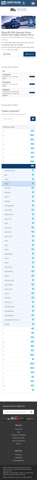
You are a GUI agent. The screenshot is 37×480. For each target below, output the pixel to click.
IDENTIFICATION (19, 170)
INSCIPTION (19, 267)
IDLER (19, 179)
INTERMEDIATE (19, 315)
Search (30, 54)
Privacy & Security (18, 438)
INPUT (19, 263)
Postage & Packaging (18, 435)
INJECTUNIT (19, 236)
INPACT (19, 258)
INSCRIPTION (19, 271)
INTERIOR (19, 298)
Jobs (18, 432)
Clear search (31, 58)
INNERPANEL (19, 254)
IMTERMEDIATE (19, 206)
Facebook (18, 455)
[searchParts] (31, 412)
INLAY (19, 241)
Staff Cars (18, 451)
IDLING (19, 184)
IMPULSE (19, 201)
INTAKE (19, 293)
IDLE (19, 175)
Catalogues (18, 457)
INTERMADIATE (19, 307)
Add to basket (32, 76)
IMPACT (19, 197)
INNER (19, 249)
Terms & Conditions (18, 441)
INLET (19, 245)
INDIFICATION (19, 214)
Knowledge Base (18, 460)
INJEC (19, 223)
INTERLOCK (19, 302)
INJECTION (19, 228)
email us (4, 49)
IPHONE (19, 324)
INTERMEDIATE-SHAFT (19, 320)
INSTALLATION (19, 280)
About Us (18, 425)
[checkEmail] (33, 119)
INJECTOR (19, 232)
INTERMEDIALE (19, 311)
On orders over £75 (22, 10)
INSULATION (19, 289)
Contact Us (18, 429)
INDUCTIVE (19, 219)
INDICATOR (19, 210)
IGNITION (19, 188)
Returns (18, 444)
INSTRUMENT (19, 285)
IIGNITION (19, 192)
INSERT (19, 276)
